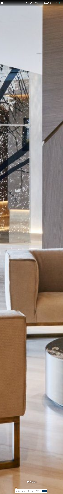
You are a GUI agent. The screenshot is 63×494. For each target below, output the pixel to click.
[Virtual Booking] (16, 488)
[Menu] (2, 3)
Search (44, 491)
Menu (4, 3)
